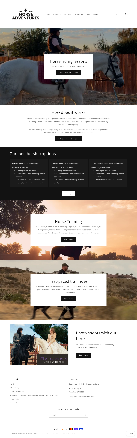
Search (12, 384)
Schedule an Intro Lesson (68, 73)
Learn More (83, 355)
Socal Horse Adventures (20, 433)
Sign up (68, 194)
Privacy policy (54, 433)
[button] (117, 14)
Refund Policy (14, 388)
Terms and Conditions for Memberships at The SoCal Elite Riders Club (34, 395)
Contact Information (17, 391)
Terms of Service (15, 403)
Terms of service (64, 433)
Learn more (68, 239)
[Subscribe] (85, 415)
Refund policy (44, 433)
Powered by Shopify (33, 433)
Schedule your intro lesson (68, 139)
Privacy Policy (14, 399)
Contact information (77, 433)
